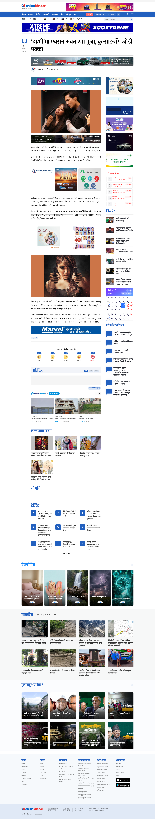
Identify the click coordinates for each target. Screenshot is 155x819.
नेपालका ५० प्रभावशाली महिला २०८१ (84, 770)
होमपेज (24, 14)
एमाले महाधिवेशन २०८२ (103, 785)
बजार (41, 764)
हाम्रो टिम (118, 764)
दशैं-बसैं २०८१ (100, 790)
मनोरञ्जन (55, 14)
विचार (62, 14)
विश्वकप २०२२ (100, 787)
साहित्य (23, 770)
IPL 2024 (62, 772)
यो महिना (55, 615)
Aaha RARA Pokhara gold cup (67, 775)
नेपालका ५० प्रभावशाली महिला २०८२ (84, 765)
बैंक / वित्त (43, 773)
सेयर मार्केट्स (100, 14)
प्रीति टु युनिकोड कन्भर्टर (84, 795)
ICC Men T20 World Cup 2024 (66, 768)
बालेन (48, 19)
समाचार (30, 14)
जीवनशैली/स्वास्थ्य (26, 779)
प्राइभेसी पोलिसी (120, 773)
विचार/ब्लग (25, 767)
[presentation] (96, 393)
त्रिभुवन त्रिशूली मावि (77, 19)
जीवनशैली (46, 14)
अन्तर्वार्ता (24, 773)
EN (118, 14)
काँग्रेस (57, 19)
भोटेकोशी (39, 19)
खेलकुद (68, 14)
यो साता (47, 615)
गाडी (66, 19)
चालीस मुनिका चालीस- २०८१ (86, 786)
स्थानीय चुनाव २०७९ (102, 776)
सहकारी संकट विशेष (102, 764)
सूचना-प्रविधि (43, 779)
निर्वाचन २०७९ (101, 779)
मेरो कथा (80, 789)
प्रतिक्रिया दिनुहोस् (94, 388)
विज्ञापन (118, 770)
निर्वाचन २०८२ (100, 782)
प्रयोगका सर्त (119, 767)
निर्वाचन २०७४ (101, 773)
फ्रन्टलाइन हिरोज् (82, 792)
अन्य (74, 14)
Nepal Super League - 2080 (66, 780)
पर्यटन (42, 767)
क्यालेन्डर (112, 290)
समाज (23, 764)
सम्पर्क (117, 776)
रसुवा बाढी (28, 19)
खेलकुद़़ (24, 776)
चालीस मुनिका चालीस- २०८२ (86, 783)
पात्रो (91, 14)
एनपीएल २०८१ (63, 764)
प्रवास (23, 782)
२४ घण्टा (39, 615)
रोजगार (42, 770)
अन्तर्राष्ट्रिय (24, 785)
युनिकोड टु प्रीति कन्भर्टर (84, 798)
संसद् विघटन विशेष (102, 770)
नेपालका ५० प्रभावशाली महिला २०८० (84, 774)
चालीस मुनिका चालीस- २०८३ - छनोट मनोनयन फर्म (86, 779)
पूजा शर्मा (35, 338)
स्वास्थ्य (112, 14)
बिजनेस (38, 14)
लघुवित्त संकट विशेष (102, 767)
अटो (41, 776)
